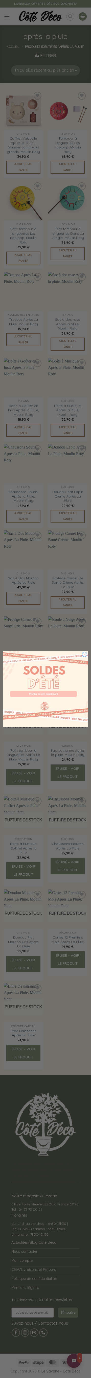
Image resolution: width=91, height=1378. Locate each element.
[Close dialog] (84, 654)
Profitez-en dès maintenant (43, 694)
